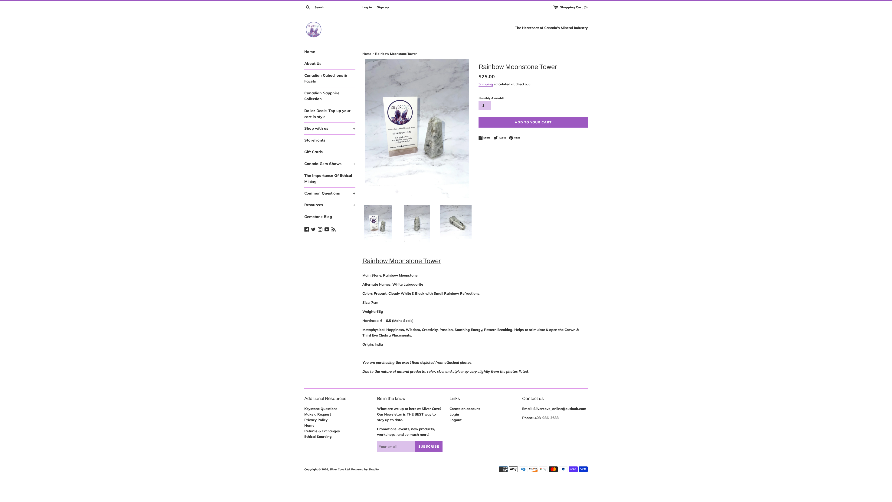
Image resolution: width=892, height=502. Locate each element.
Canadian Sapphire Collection (321, 96)
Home (309, 51)
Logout (455, 420)
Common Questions (329, 193)
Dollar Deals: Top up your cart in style (327, 113)
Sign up (383, 7)
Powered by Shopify (365, 469)
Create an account (464, 408)
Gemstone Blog (318, 216)
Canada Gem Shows (329, 163)
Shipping (486, 84)
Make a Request (317, 414)
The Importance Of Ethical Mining (328, 178)
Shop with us (329, 128)
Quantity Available (491, 98)
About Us (312, 63)
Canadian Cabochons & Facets (325, 78)
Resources (329, 204)
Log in (367, 7)
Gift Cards (313, 151)
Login (454, 414)
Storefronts (314, 140)
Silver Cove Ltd (339, 469)
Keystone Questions (321, 408)
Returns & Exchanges (322, 431)
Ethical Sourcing (318, 436)
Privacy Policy (316, 420)
